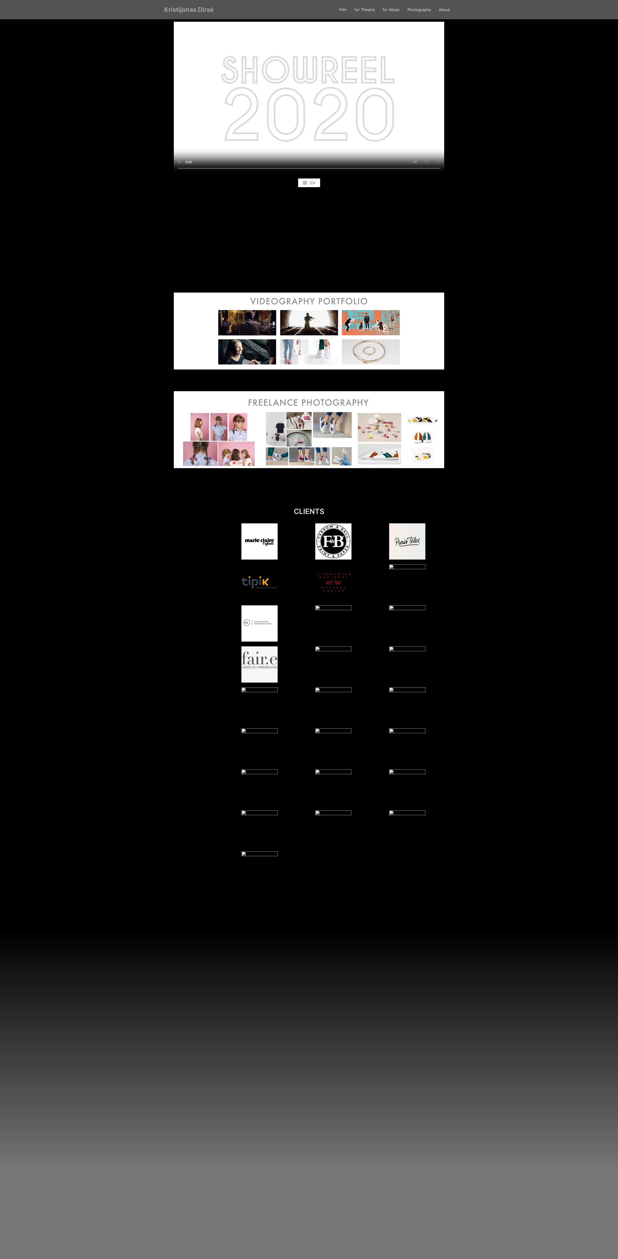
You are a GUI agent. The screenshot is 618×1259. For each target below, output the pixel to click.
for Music (391, 9)
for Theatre (364, 9)
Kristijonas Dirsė (189, 9)
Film (343, 9)
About (444, 9)
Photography (419, 9)
